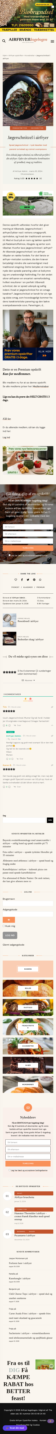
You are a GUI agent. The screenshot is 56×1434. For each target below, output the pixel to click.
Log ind (6, 437)
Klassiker (27, 587)
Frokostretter (20, 128)
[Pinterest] (34, 580)
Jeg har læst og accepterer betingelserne (29, 555)
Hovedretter (30, 55)
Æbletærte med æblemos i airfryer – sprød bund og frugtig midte (28, 862)
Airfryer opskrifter (16, 55)
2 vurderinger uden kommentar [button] (34, 672)
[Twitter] (28, 580)
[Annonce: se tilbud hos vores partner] (28, 204)
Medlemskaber (41, 386)
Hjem (5, 55)
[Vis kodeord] (9, 920)
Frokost (15, 587)
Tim (19, 739)
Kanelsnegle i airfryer (19, 1278)
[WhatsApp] (40, 580)
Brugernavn (9, 898)
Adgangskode (10, 909)
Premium (40, 587)
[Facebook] (22, 580)
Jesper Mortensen (17, 1258)
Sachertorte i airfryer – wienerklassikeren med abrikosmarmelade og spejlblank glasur (30, 1335)
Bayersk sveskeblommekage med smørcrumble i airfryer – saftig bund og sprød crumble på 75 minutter (26, 843)
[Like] (15, 580)
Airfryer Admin (21, 171)
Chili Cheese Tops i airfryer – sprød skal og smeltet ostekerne (30, 1296)
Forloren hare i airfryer (20, 1263)
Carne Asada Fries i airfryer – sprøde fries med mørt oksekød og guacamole (30, 1315)
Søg (4, 815)
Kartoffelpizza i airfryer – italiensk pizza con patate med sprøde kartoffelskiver (25, 871)
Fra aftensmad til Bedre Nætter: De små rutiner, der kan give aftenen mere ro (26, 880)
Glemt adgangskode (13, 944)
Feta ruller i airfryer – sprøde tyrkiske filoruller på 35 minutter (27, 854)
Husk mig (9, 926)
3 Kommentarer (27, 174)
